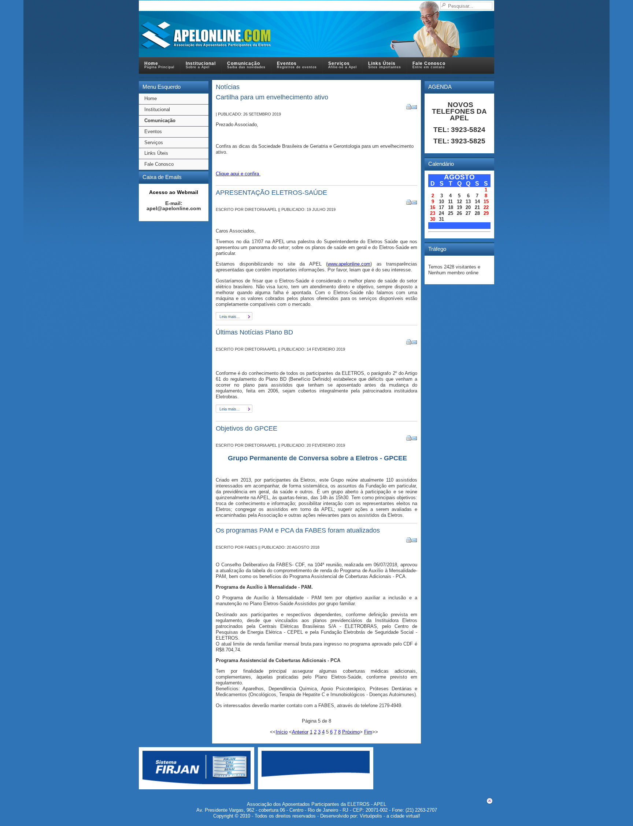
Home (150, 98)
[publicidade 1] (196, 782)
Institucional (157, 109)
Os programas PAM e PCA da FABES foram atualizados (298, 530)
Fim (368, 732)
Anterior (300, 732)
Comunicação (159, 120)
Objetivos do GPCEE (246, 428)
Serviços (153, 142)
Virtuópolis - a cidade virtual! (390, 816)
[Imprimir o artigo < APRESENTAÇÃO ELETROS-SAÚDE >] (409, 203)
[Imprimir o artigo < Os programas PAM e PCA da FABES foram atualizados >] (409, 541)
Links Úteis (156, 153)
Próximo (351, 732)
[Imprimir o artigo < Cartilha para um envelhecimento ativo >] (409, 108)
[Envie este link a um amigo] (414, 108)
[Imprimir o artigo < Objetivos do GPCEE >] (409, 439)
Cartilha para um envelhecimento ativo (272, 97)
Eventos (153, 131)
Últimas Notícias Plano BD (254, 332)
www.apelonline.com (348, 264)
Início (282, 732)
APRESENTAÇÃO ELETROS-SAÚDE (271, 192)
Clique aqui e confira (238, 173)
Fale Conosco (159, 164)
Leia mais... (229, 316)
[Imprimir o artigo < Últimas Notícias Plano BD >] (409, 343)
